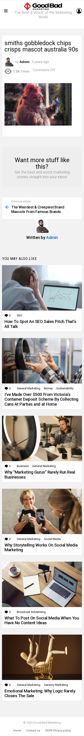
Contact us (33, 730)
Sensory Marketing (56, 685)
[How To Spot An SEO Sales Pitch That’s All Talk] (42, 288)
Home (17, 730)
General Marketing (28, 388)
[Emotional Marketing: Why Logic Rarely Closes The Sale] (42, 657)
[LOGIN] (79, 10)
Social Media (52, 539)
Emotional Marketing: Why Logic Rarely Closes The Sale (39, 693)
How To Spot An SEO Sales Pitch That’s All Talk (40, 324)
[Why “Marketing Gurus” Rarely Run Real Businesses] (42, 438)
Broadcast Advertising (31, 612)
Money (48, 388)
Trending (43, 25)
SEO (19, 315)
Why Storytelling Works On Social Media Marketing (41, 547)
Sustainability (64, 388)
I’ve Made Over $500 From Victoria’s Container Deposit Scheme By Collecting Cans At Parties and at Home (41, 399)
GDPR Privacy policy (58, 730)
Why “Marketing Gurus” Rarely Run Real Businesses (39, 474)
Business (23, 466)
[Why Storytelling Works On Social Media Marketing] (42, 511)
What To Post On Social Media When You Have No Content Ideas (41, 620)
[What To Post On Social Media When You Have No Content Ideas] (42, 584)
